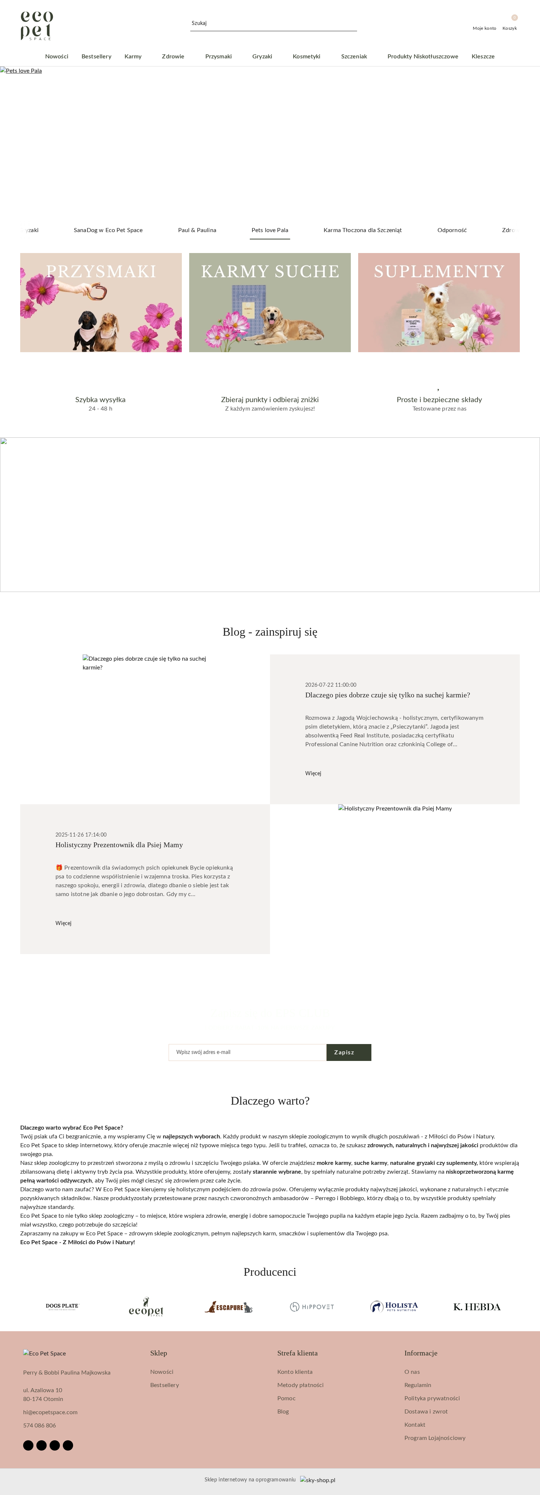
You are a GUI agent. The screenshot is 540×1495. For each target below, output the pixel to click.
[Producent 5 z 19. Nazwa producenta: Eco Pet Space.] (145, 1307)
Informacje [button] (421, 1353)
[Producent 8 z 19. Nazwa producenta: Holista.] (394, 1307)
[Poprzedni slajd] (16, 144)
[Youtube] (55, 1445)
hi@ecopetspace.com (50, 1412)
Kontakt (414, 1425)
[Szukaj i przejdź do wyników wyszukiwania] (352, 23)
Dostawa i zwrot (426, 1412)
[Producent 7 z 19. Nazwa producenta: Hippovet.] (311, 1307)
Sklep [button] (158, 1353)
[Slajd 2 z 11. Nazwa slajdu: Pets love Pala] (270, 143)
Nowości (161, 1372)
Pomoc (286, 1398)
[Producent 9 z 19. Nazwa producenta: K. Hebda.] (477, 1307)
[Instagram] (41, 1445)
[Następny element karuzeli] (516, 1307)
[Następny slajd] (524, 144)
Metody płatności (300, 1385)
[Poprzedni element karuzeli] (23, 1307)
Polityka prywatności (432, 1398)
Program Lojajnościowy (434, 1438)
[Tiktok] (68, 1445)
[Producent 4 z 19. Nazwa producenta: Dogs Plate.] (62, 1307)
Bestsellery (164, 1385)
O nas (412, 1372)
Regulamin (417, 1385)
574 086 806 (39, 1426)
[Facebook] (28, 1445)
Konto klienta (295, 1372)
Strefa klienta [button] (297, 1353)
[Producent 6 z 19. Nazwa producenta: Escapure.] (228, 1307)
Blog (283, 1412)
